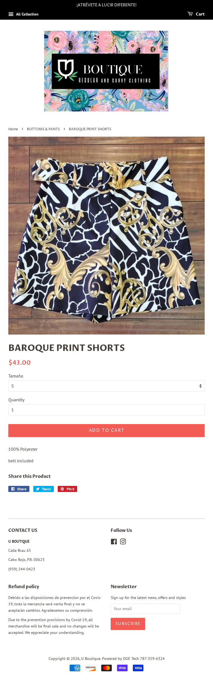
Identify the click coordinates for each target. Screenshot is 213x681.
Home (13, 129)
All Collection (27, 14)
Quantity (16, 399)
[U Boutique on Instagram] (123, 542)
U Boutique (90, 658)
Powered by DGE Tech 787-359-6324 (133, 658)
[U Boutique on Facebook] (114, 542)
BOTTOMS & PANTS (43, 129)
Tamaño (15, 376)
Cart (200, 14)
